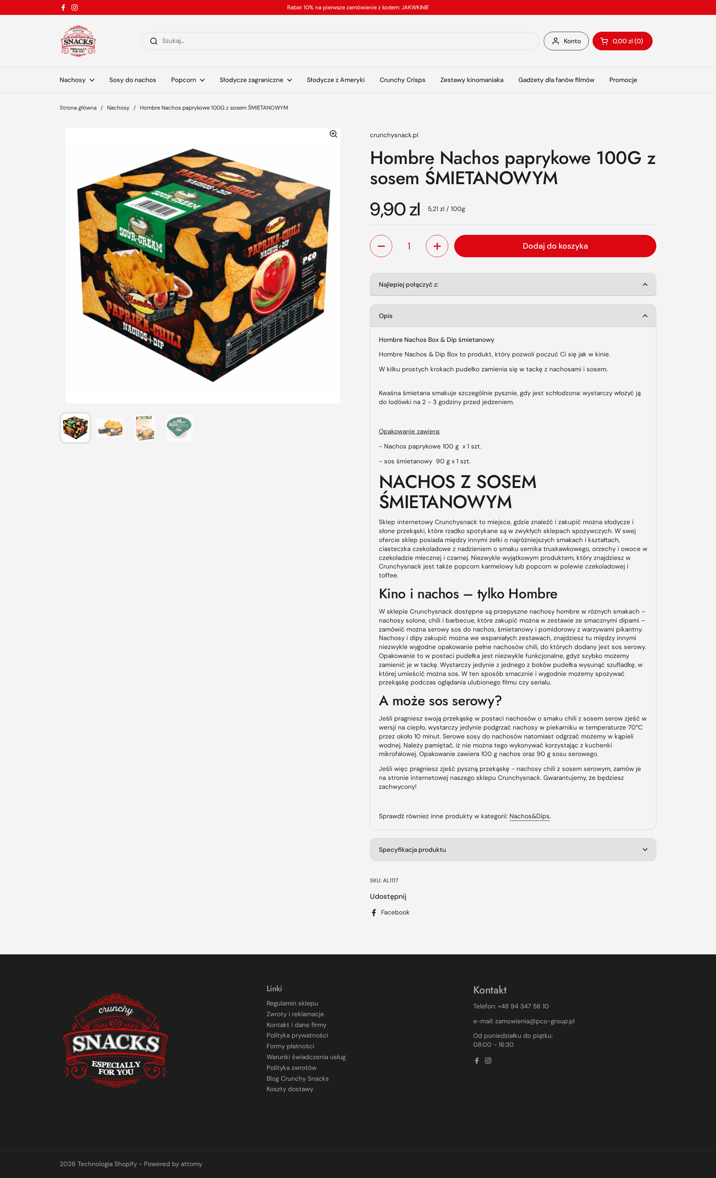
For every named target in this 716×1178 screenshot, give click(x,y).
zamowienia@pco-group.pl (535, 1021)
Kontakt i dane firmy (296, 1025)
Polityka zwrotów (292, 1068)
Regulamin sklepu (292, 1003)
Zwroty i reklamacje (295, 1014)
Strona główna (78, 107)
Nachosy (118, 107)
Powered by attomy (173, 1164)
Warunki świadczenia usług (306, 1057)
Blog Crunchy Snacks (298, 1078)
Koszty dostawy (290, 1089)
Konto (572, 41)
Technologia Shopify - (110, 1164)
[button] (623, 41)
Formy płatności (290, 1046)
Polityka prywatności (297, 1035)
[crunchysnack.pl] (78, 41)
